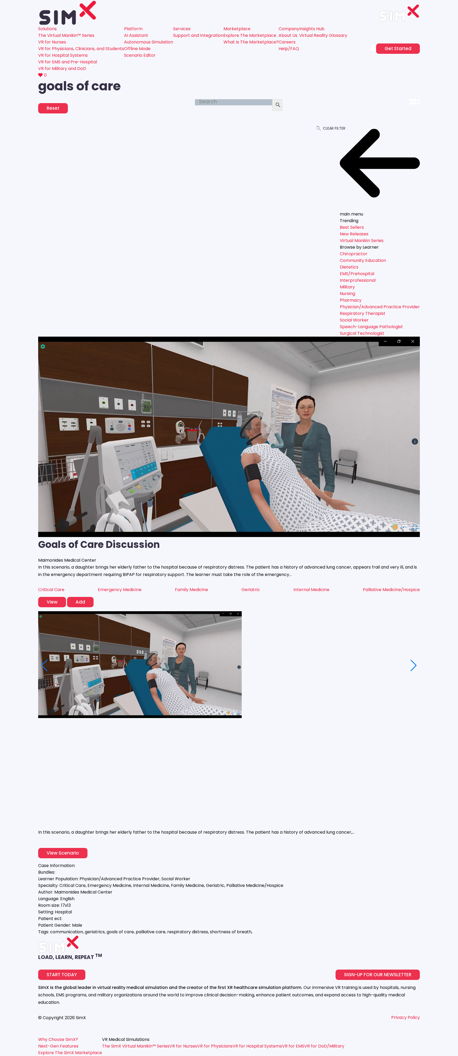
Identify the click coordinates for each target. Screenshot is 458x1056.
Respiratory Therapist (362, 313)
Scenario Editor (140, 55)
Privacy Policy (405, 1017)
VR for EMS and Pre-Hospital (67, 62)
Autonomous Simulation (148, 42)
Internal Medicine (311, 590)
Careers (287, 42)
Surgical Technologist (362, 333)
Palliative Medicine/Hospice (391, 590)
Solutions (47, 29)
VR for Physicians (214, 1046)
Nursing (347, 294)
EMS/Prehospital (357, 274)
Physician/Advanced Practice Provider (380, 307)
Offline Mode (137, 49)
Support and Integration (198, 35)
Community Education (363, 260)
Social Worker (354, 320)
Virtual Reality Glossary (323, 35)
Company (289, 29)
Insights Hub (311, 29)
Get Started (398, 48)
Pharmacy (351, 300)
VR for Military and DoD (62, 68)
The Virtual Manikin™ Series (66, 35)
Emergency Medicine (120, 590)
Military (347, 287)
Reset (53, 108)
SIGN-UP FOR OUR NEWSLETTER (377, 974)
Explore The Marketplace (249, 35)
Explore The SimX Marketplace (70, 1053)
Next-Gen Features (58, 1046)
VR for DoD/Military (324, 1046)
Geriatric (250, 590)
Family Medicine (191, 590)
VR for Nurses (52, 42)
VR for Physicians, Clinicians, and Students (81, 49)
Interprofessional (358, 280)
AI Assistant (136, 35)
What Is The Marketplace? (251, 42)
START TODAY (62, 974)
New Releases (354, 234)
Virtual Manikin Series (362, 240)
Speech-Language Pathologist (371, 327)
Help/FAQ (289, 49)
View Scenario (63, 853)
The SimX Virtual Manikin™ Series (135, 1046)
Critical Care (51, 590)
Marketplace (236, 29)
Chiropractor (353, 254)
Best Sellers (352, 227)
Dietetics (349, 267)
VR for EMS (293, 1046)
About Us (288, 35)
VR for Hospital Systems (63, 55)
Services (182, 29)
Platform (133, 29)
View (52, 602)
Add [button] (80, 602)
